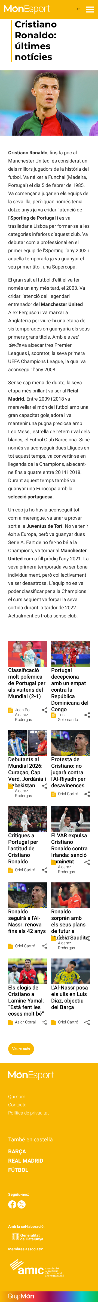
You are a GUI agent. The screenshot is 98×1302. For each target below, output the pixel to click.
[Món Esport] (25, 17)
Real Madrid (25, 1160)
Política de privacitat (28, 1113)
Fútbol (18, 1170)
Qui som (16, 1096)
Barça (17, 1151)
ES (78, 9)
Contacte (17, 1104)
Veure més (21, 1049)
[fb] (12, 1207)
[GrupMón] (49, 1296)
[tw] (21, 1207)
